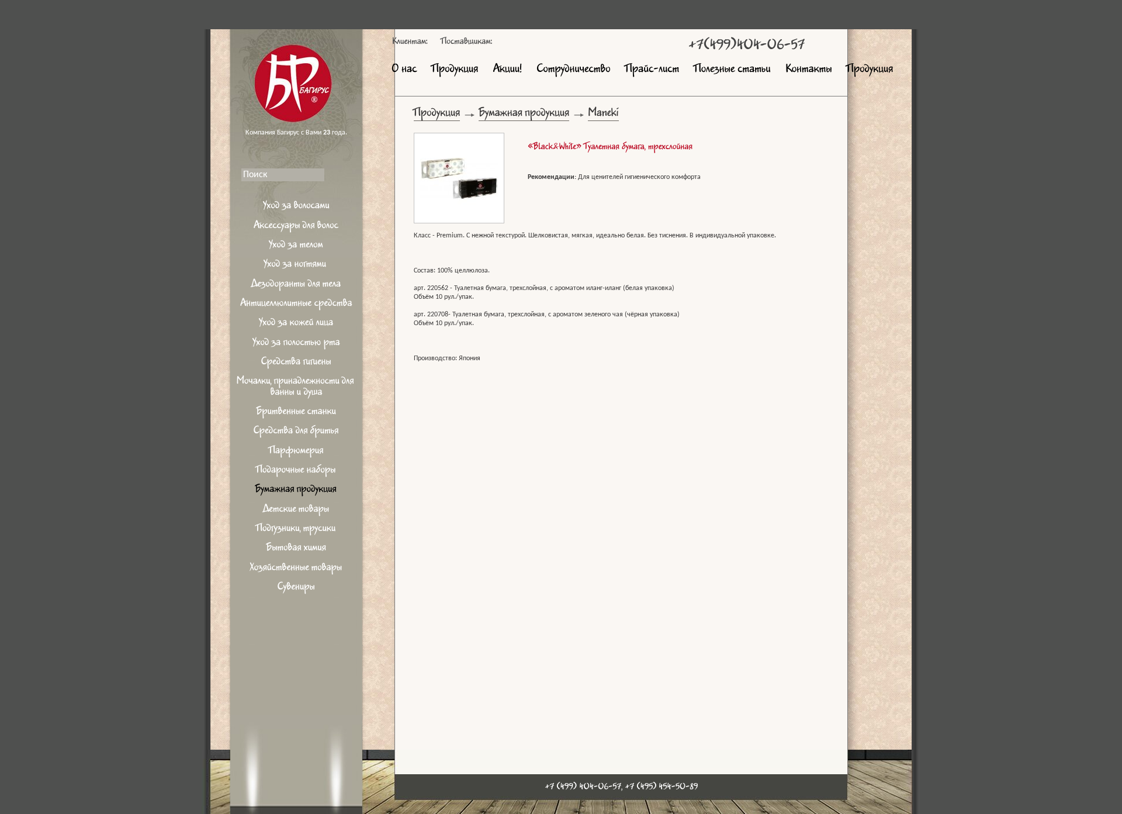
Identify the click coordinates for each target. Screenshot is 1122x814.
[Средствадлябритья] (296, 432)
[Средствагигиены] (296, 363)
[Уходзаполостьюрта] (296, 344)
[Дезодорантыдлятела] (296, 285)
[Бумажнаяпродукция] (296, 491)
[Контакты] (808, 70)
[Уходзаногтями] (296, 266)
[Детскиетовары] (297, 510)
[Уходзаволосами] (296, 207)
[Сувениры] (297, 589)
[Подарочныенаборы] (296, 472)
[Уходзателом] (296, 246)
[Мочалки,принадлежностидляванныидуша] (296, 388)
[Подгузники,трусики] (296, 530)
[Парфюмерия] (296, 452)
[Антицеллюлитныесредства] (296, 305)
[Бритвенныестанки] (297, 413)
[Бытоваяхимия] (296, 549)
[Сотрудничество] (573, 70)
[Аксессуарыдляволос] (296, 227)
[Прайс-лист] (652, 70)
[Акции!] (507, 70)
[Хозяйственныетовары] (296, 569)
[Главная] (296, 73)
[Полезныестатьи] (732, 70)
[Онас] (404, 70)
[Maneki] (603, 115)
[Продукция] (455, 70)
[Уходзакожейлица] (296, 324)
